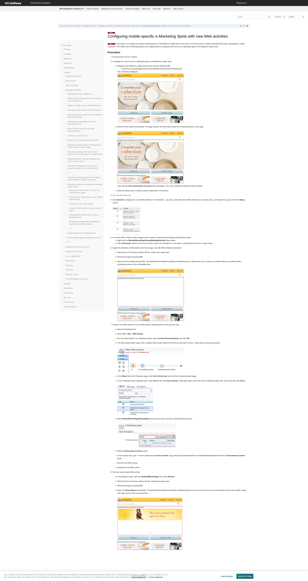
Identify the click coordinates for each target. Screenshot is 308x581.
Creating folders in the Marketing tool (81, 233)
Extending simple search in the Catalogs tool (84, 110)
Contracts (69, 270)
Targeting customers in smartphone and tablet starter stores (119, 26)
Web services (71, 81)
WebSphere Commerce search (112, 9)
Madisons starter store (74, 251)
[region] (154, 576)
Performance (69, 302)
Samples (67, 284)
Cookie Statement (138, 577)
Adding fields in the (79, 94)
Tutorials (78, 26)
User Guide (156, 9)
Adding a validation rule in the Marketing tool (84, 105)
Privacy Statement (156, 577)
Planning (67, 49)
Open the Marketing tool (121, 195)
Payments (69, 265)
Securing (67, 297)
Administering (69, 68)
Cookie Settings (227, 576)
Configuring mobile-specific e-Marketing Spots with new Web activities (166, 26)
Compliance (68, 293)
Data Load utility (72, 85)
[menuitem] (92, 9)
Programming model (73, 76)
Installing (67, 54)
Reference (166, 9)
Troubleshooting (70, 307)
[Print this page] (247, 25)
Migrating (67, 58)
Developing (68, 288)
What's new (146, 9)
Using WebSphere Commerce (77, 279)
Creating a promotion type (77, 136)
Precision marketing (132, 9)
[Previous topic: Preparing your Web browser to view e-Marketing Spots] (241, 26)
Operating (68, 63)
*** (68, 173)
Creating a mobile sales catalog (81, 204)
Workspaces (70, 261)
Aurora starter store (73, 256)
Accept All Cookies (245, 576)
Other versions (178, 9)
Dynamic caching (72, 274)
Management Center (90, 26)
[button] (61, 45)
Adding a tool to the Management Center (82, 140)
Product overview (93, 9)
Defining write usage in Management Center (84, 238)
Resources (241, 3)
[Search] (269, 17)
